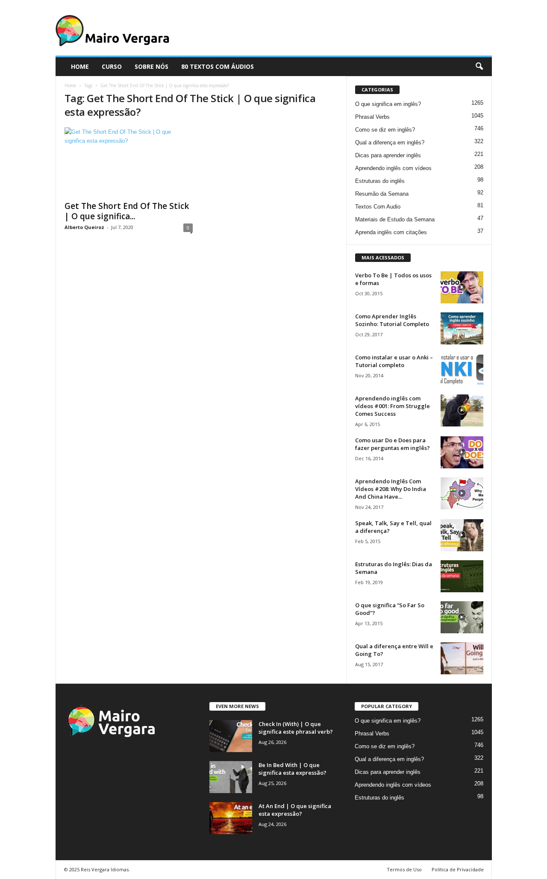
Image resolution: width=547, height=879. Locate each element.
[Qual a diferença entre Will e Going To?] (462, 658)
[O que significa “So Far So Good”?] (462, 617)
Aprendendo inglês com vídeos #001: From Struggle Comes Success (392, 405)
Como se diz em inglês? (385, 129)
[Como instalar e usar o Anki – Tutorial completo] (462, 369)
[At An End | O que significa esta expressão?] (230, 818)
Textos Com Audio (377, 206)
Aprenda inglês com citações (391, 232)
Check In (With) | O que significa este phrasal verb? (296, 727)
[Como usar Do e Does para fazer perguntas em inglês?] (462, 452)
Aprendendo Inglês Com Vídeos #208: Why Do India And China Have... (390, 488)
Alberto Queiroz (84, 227)
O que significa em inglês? (388, 104)
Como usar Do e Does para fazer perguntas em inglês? (392, 444)
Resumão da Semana (382, 194)
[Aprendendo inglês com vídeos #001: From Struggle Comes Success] (462, 410)
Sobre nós (151, 66)
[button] (479, 66)
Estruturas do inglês (380, 181)
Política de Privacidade (458, 869)
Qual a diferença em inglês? (389, 142)
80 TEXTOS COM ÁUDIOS (217, 66)
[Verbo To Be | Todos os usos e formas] (462, 287)
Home (70, 85)
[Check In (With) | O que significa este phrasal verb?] (230, 736)
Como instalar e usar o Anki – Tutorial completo (394, 361)
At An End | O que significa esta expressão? (295, 809)
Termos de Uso (404, 869)
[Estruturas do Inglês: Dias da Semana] (462, 576)
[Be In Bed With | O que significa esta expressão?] (230, 777)
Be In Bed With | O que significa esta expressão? (292, 768)
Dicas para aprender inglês (388, 155)
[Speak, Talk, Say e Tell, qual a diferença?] (462, 535)
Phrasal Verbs (372, 117)
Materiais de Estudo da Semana (395, 219)
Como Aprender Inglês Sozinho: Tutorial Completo (392, 320)
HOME (80, 66)
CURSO (112, 66)
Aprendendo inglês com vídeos (393, 168)
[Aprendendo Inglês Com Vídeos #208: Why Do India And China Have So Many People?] (462, 493)
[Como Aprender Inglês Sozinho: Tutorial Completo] (462, 328)
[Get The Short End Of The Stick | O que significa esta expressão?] (129, 161)
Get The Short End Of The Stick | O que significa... (127, 211)
